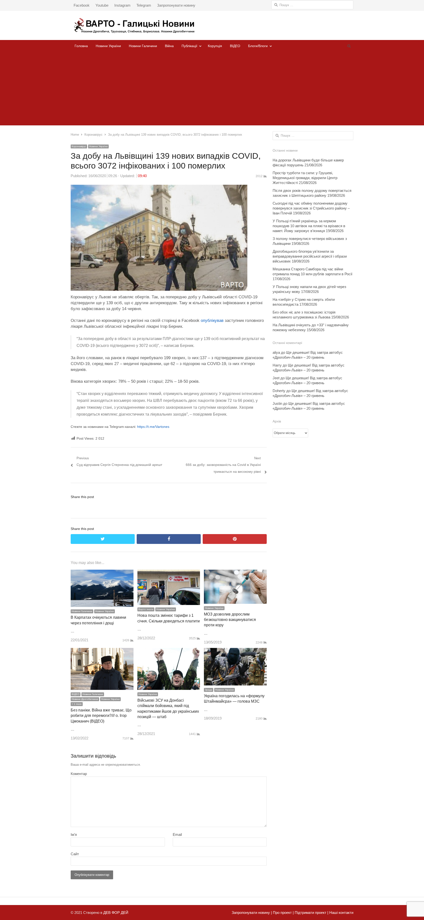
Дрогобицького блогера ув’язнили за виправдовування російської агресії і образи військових (310, 256)
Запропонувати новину (176, 5)
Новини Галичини (143, 46)
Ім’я (74, 834)
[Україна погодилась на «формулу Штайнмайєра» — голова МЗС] (235, 651)
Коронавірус (79, 146)
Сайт (75, 854)
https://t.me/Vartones (153, 427)
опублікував (212, 320)
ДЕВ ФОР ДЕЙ (115, 912)
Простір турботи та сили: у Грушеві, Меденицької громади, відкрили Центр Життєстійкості (305, 178)
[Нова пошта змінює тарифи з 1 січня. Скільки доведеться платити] (168, 573)
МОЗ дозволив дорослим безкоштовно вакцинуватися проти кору (230, 619)
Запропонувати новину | (252, 912)
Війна (169, 46)
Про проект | (283, 912)
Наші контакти (340, 912)
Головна (81, 46)
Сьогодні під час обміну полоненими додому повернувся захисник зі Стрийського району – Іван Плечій (311, 208)
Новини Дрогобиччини (85, 699)
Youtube (101, 5)
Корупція (215, 46)
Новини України (108, 46)
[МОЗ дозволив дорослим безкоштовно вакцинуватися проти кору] (235, 573)
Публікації (189, 46)
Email (177, 834)
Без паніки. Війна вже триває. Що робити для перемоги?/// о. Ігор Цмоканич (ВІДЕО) (101, 715)
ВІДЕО (235, 46)
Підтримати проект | (311, 912)
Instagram (122, 5)
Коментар (79, 774)
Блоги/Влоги (258, 46)
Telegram (143, 5)
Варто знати (145, 609)
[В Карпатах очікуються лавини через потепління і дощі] (102, 573)
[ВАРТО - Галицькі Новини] (212, 25)
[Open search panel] (348, 45)
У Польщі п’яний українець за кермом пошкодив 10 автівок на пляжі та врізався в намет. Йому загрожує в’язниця (309, 226)
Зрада (208, 689)
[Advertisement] (212, 88)
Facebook (82, 5)
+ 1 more (77, 704)
